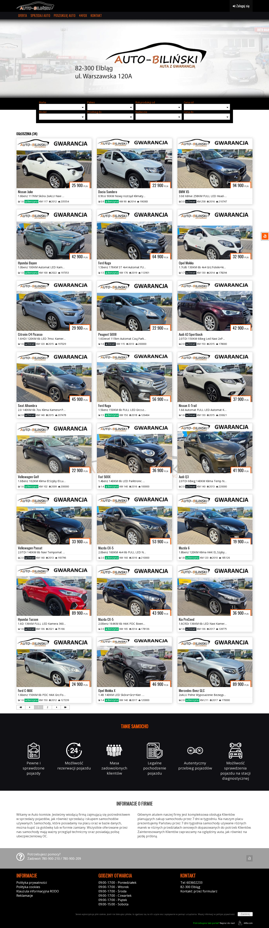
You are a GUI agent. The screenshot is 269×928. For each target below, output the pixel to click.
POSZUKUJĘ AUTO (64, 15)
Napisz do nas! (214, 923)
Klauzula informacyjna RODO (37, 891)
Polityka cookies (28, 887)
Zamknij (245, 914)
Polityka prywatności (31, 882)
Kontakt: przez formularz (198, 891)
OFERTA (22, 15)
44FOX (83, 15)
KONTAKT (96, 15)
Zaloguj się (243, 6)
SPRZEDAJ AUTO (40, 15)
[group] (134, 58)
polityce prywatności (225, 914)
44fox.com (248, 923)
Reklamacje (24, 895)
